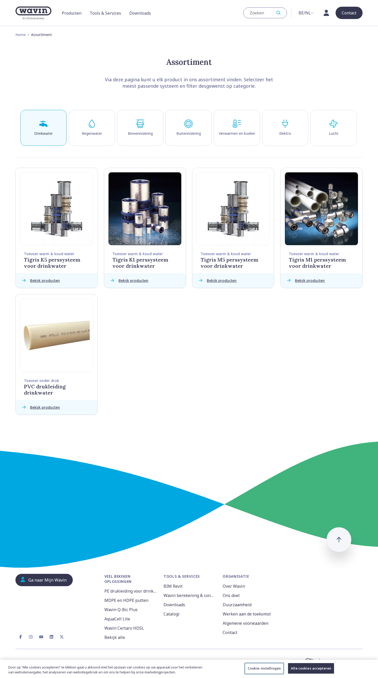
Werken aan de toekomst (247, 614)
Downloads (174, 605)
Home (20, 34)
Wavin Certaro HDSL (124, 628)
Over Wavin (234, 586)
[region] (189, 669)
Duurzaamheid (237, 605)
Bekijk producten (45, 280)
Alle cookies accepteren (311, 668)
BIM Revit (173, 586)
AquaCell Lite (117, 619)
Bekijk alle (114, 637)
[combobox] (265, 12)
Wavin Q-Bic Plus (121, 609)
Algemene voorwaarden (245, 623)
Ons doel (231, 595)
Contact (230, 632)
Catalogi (171, 614)
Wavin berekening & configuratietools (190, 595)
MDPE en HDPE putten (126, 600)
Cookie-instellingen (264, 668)
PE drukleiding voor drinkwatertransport (130, 591)
